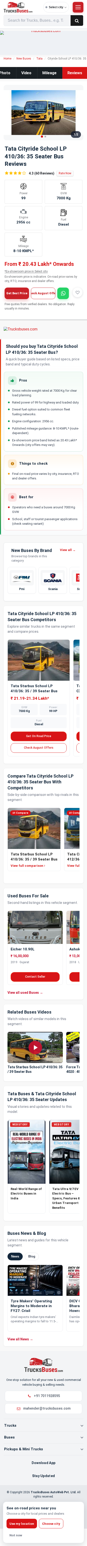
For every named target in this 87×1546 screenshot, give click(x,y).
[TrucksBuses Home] (43, 1365)
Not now (15, 1535)
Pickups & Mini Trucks (23, 1449)
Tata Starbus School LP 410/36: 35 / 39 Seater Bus (35, 1069)
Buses (9, 1437)
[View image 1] (42, 136)
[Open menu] (78, 7)
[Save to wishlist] (77, 292)
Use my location (21, 1524)
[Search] (77, 20)
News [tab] (15, 1256)
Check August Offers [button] (43, 293)
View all (68, 550)
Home (7, 58)
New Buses (23, 58)
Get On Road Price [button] (38, 736)
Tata (39, 58)
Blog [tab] (31, 1256)
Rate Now (65, 173)
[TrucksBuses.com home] (22, 7)
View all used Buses (25, 993)
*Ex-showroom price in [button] (26, 271)
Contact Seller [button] (35, 976)
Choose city (51, 1524)
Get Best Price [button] (16, 293)
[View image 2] (45, 136)
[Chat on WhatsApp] (63, 293)
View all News (20, 1339)
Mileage (49, 73)
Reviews (74, 73)
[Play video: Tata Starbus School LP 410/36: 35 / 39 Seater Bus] (35, 1047)
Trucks (10, 1425)
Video (26, 73)
